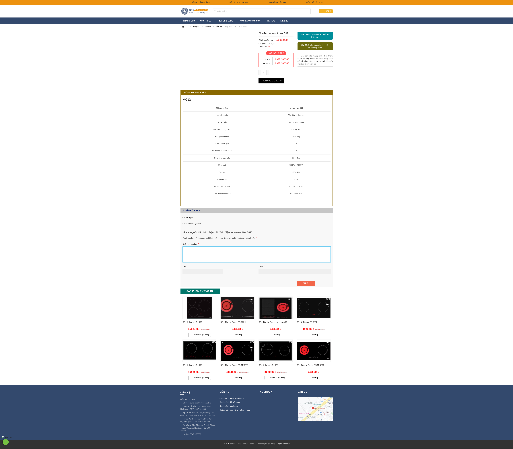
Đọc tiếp (238, 335)
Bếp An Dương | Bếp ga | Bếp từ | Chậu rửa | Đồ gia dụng (252, 444)
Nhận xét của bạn (190, 244)
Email (262, 266)
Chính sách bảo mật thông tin (231, 398)
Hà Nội (267, 59)
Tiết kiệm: (263, 47)
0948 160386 (204, 422)
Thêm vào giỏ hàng (271, 81)
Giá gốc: (262, 44)
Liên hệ (284, 21)
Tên (184, 266)
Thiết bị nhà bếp (225, 21)
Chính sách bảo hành (228, 406)
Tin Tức (271, 21)
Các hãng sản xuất (251, 21)
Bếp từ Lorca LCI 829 (268, 365)
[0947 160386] (6, 442)
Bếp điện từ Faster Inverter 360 (273, 322)
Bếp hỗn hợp (218, 27)
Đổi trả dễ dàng (314, 2)
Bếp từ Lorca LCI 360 (192, 322)
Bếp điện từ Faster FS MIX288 (234, 365)
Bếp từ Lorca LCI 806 (192, 365)
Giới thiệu (205, 21)
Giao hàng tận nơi (276, 2)
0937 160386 (282, 63)
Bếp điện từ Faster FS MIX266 (310, 365)
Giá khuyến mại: (266, 40)
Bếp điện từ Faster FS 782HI (233, 322)
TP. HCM (266, 63)
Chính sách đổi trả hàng (229, 402)
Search (308, 11)
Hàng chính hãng (200, 2)
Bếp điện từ (206, 27)
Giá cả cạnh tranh (238, 2)
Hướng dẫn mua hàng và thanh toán (234, 410)
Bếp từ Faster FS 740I (307, 322)
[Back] (184, 26)
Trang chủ (189, 21)
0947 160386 (282, 59)
